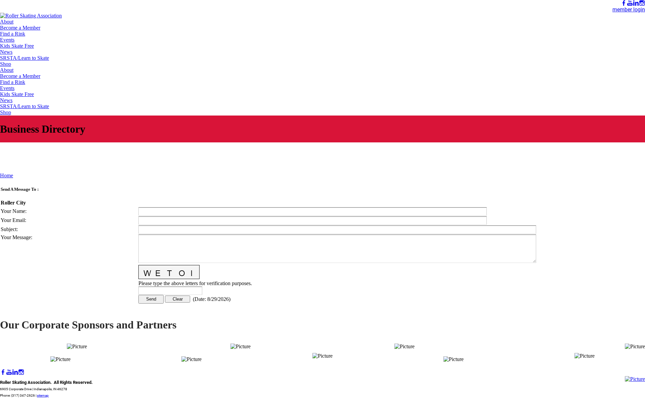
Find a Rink (12, 34)
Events (7, 40)
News (6, 52)
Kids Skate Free (17, 46)
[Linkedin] (636, 3)
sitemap (43, 395)
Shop (5, 64)
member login (628, 9)
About (6, 22)
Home (6, 175)
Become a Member (20, 28)
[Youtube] (630, 3)
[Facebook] (624, 3)
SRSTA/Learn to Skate (24, 58)
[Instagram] (642, 3)
